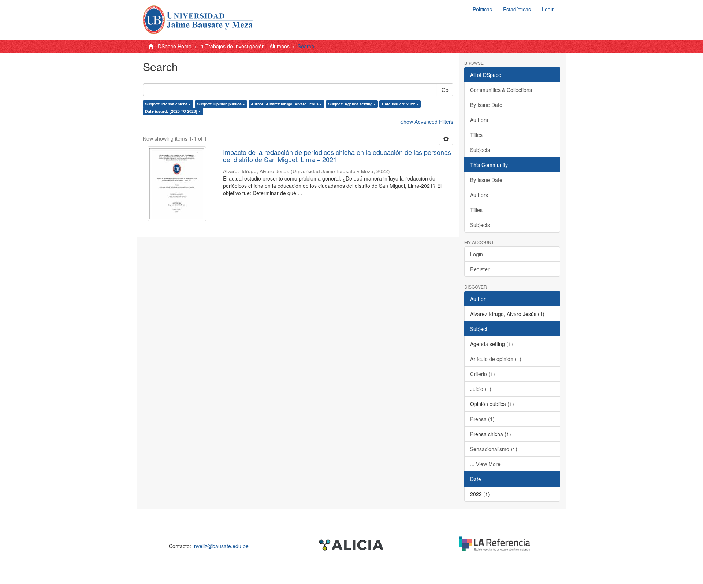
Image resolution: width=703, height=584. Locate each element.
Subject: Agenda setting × (352, 104)
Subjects (480, 149)
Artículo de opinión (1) (495, 358)
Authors (479, 119)
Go (445, 89)
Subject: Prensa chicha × (168, 104)
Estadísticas (517, 9)
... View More (485, 464)
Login (476, 254)
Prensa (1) (482, 419)
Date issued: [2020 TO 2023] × (173, 111)
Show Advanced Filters (426, 121)
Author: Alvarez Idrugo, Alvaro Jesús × (286, 104)
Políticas (482, 9)
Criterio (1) (482, 373)
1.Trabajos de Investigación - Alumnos (245, 46)
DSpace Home (174, 46)
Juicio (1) (480, 389)
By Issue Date (486, 104)
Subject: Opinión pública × (221, 104)
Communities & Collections (501, 89)
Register (480, 269)
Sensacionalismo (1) (493, 449)
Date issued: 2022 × (400, 104)
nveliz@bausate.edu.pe (221, 546)
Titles (476, 134)
